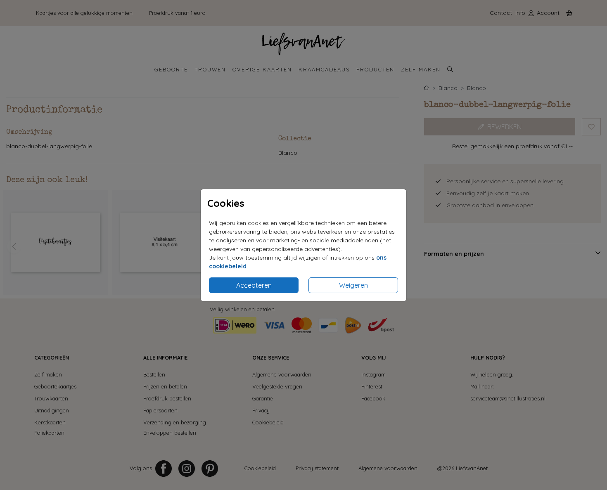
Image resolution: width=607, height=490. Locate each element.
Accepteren (254, 285)
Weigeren (353, 285)
